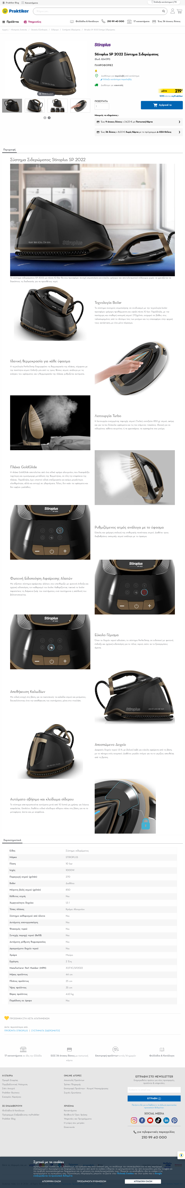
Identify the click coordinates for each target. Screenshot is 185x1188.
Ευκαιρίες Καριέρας (11, 1097)
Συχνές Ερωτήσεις (72, 1093)
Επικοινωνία (69, 1127)
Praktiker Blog (12, 3)
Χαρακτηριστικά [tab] (12, 840)
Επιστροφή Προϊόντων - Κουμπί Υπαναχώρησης (86, 1088)
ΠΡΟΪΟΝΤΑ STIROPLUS (16, 1031)
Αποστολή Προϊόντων (74, 1080)
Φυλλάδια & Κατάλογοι (13, 1111)
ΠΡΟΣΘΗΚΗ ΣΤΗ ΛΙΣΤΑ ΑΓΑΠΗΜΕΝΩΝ (29, 1019)
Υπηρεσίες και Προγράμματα (77, 1119)
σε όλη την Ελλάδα (23, 1056)
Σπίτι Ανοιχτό (8, 1088)
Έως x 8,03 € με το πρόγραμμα (135, 132)
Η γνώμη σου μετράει (74, 1123)
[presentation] (44, 117)
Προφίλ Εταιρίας (10, 1080)
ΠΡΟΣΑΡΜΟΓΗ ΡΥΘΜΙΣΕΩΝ (91, 1181)
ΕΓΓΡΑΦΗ (152, 1098)
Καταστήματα (70, 1111)
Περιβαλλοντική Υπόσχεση (14, 1084)
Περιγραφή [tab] (9, 149)
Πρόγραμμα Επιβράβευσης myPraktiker (20, 1115)
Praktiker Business (10, 1093)
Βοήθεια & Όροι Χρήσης (75, 1115)
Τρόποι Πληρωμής (72, 1084)
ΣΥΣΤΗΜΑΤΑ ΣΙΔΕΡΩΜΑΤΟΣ (45, 1031)
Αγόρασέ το (165, 105)
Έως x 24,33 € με (126, 122)
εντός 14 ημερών (115, 1056)
